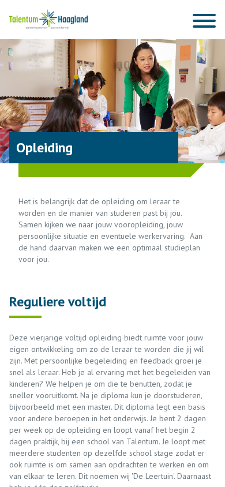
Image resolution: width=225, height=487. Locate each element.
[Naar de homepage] (48, 19)
